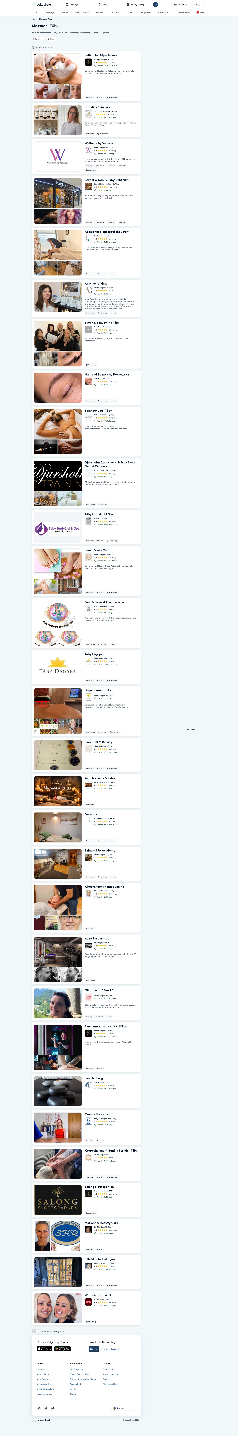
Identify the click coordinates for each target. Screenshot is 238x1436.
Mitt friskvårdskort (45, 1389)
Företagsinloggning (110, 1349)
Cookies (106, 1379)
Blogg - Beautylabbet (80, 1374)
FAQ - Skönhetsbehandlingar (83, 1379)
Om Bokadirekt (77, 1369)
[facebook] (53, 1408)
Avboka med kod (44, 1394)
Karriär (73, 1389)
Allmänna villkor (110, 1384)
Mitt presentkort (44, 1384)
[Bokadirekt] (42, 4)
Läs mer (93, 1349)
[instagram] (39, 1408)
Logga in (41, 1369)
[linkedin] (46, 1408)
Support (73, 1394)
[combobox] (80, 4)
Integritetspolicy (110, 1374)
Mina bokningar (44, 1374)
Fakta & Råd (75, 1384)
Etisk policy (108, 1369)
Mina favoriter (43, 1379)
